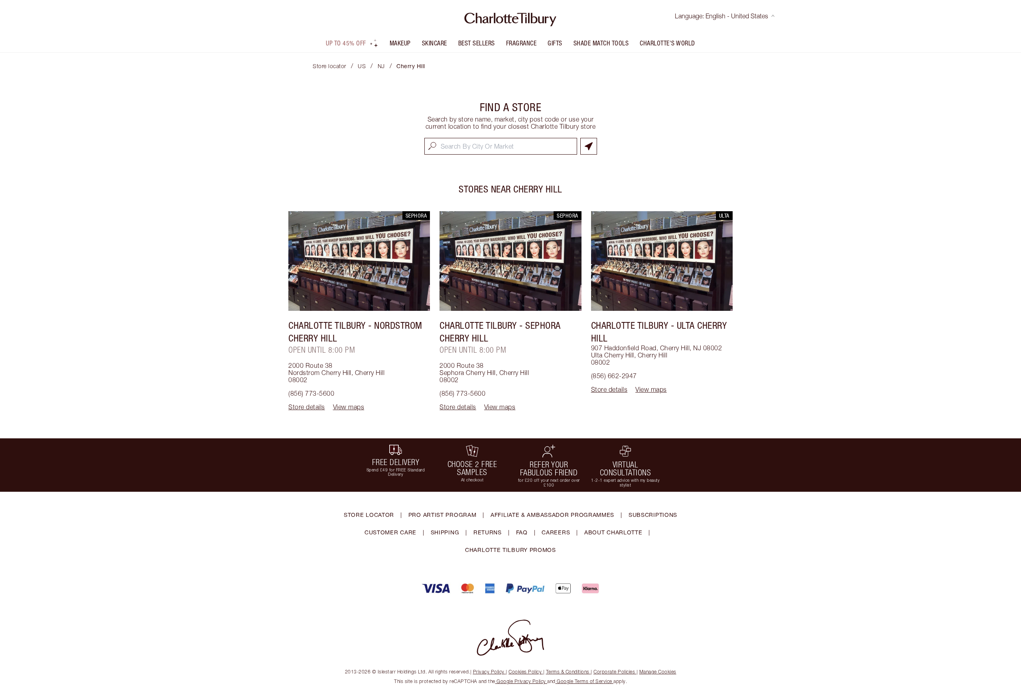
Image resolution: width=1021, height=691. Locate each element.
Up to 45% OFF (346, 43)
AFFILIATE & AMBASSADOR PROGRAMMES (552, 514)
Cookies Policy (525, 672)
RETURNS (487, 532)
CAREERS (556, 532)
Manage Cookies (657, 672)
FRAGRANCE (521, 43)
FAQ (522, 532)
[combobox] (500, 146)
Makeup (400, 43)
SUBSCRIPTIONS (653, 514)
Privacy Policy (489, 672)
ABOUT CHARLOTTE (613, 532)
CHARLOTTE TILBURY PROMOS (510, 549)
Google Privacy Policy (521, 681)
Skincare (434, 43)
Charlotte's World (667, 43)
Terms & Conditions (567, 672)
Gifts (555, 43)
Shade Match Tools (601, 43)
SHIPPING (445, 532)
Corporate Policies (614, 672)
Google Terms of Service (585, 681)
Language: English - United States (721, 16)
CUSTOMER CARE (390, 532)
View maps (349, 406)
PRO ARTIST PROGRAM (442, 514)
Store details (306, 406)
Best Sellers (476, 43)
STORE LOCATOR (369, 514)
